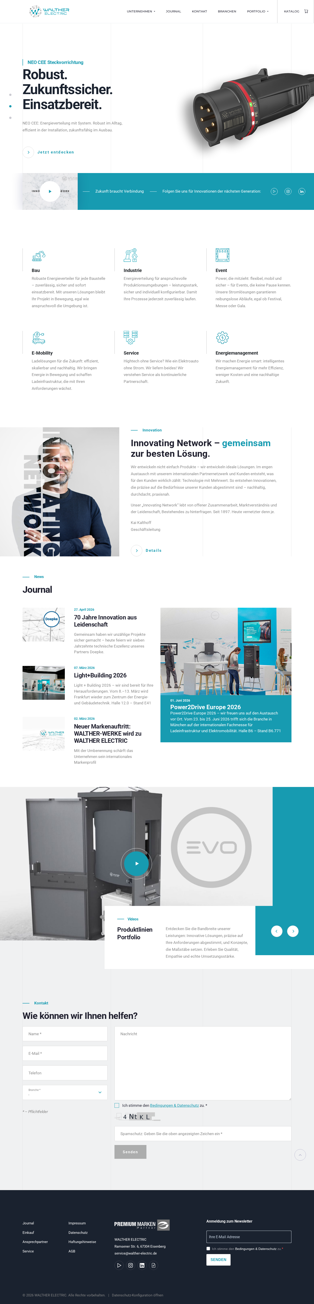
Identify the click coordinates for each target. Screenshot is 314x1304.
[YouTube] (274, 191)
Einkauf (28, 1233)
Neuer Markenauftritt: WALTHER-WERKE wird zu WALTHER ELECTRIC (107, 733)
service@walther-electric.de (135, 1253)
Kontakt (199, 11)
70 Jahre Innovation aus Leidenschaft (105, 621)
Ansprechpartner (35, 1242)
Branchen (227, 11)
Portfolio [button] (256, 11)
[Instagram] (288, 191)
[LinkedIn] (301, 191)
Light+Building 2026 (100, 675)
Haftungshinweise (82, 1242)
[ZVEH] (143, 1227)
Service (28, 1251)
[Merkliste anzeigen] (307, 11)
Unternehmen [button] (140, 11)
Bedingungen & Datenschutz (174, 1105)
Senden (218, 1260)
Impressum (77, 1223)
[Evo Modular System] (136, 863)
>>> (12, 1161)
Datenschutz (78, 1233)
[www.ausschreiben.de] (153, 1265)
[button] (10, 97)
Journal (173, 11)
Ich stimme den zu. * (164, 1105)
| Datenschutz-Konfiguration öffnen (134, 1295)
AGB (72, 1251)
